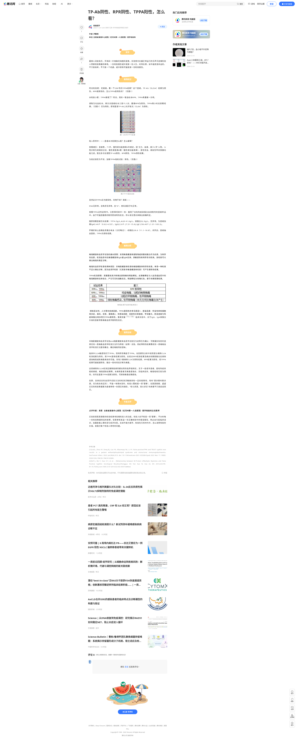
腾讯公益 (144, 726)
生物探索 (91, 572)
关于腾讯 (91, 726)
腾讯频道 (159, 726)
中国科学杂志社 (93, 647)
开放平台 (123, 726)
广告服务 (130, 726)
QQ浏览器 (152, 726)
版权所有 (130, 735)
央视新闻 (91, 534)
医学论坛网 (92, 497)
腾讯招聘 (137, 726)
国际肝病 (91, 609)
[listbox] (127, 564)
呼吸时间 (91, 515)
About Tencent (100, 726)
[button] (203, 20)
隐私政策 (116, 726)
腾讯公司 (124, 735)
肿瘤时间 (91, 553)
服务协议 (109, 726)
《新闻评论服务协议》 (119, 655)
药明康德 (91, 590)
